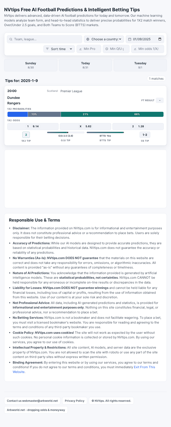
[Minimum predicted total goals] (116, 49)
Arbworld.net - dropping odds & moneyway (36, 410)
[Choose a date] (145, 39)
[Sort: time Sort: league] (59, 49)
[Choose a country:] (104, 39)
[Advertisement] (85, 179)
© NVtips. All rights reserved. (111, 400)
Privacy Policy (74, 400)
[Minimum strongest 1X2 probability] (89, 49)
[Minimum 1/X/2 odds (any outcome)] (147, 49)
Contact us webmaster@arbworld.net (32, 400)
